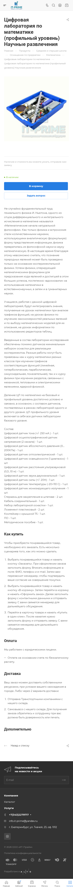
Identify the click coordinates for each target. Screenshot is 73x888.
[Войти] (59, 5)
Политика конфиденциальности (22, 853)
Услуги (9, 808)
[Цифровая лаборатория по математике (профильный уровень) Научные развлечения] (36, 108)
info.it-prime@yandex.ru (23, 821)
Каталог (9, 801)
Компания (11, 795)
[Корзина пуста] (66, 5)
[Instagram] (7, 836)
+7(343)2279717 (19, 814)
